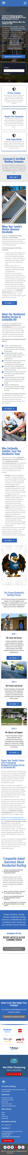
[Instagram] (22, 1147)
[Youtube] (8, 1147)
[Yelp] (15, 1147)
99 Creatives (17, 1153)
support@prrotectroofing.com (11, 1136)
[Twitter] (19, 1147)
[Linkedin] (12, 1147)
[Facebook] (5, 1147)
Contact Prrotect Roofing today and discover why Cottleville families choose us (13, 819)
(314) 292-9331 (6, 1135)
